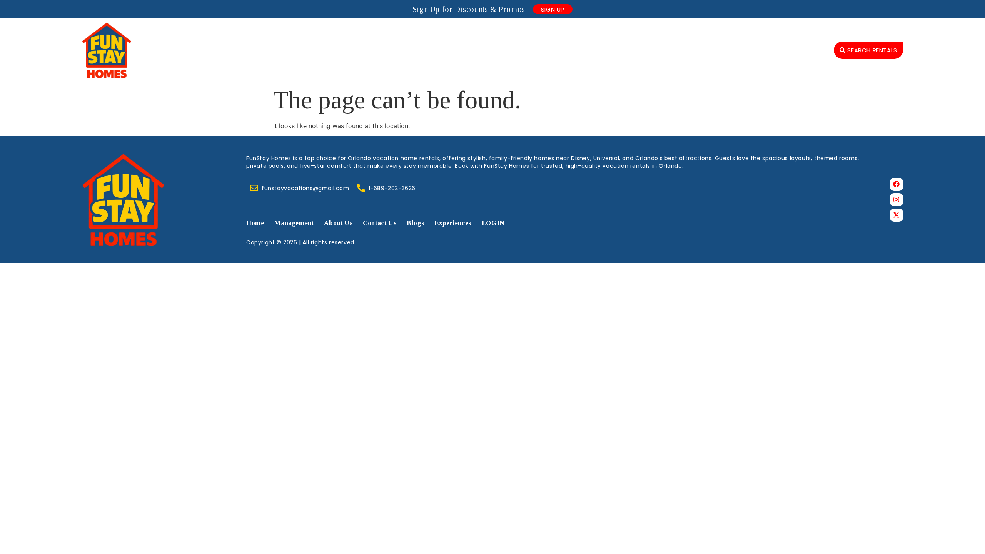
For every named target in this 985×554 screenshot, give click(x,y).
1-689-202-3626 (392, 188)
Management (560, 50)
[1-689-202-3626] (361, 188)
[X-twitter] (896, 215)
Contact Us (665, 50)
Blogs (710, 50)
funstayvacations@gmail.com (305, 188)
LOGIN (806, 50)
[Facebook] (896, 184)
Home (512, 50)
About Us (614, 50)
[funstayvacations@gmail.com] (254, 188)
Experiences (756, 50)
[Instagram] (896, 199)
